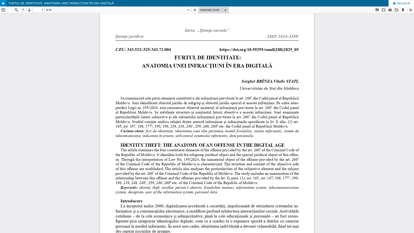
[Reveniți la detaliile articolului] (3, 3)
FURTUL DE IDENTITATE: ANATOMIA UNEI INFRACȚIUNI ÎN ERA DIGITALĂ (61, 3)
